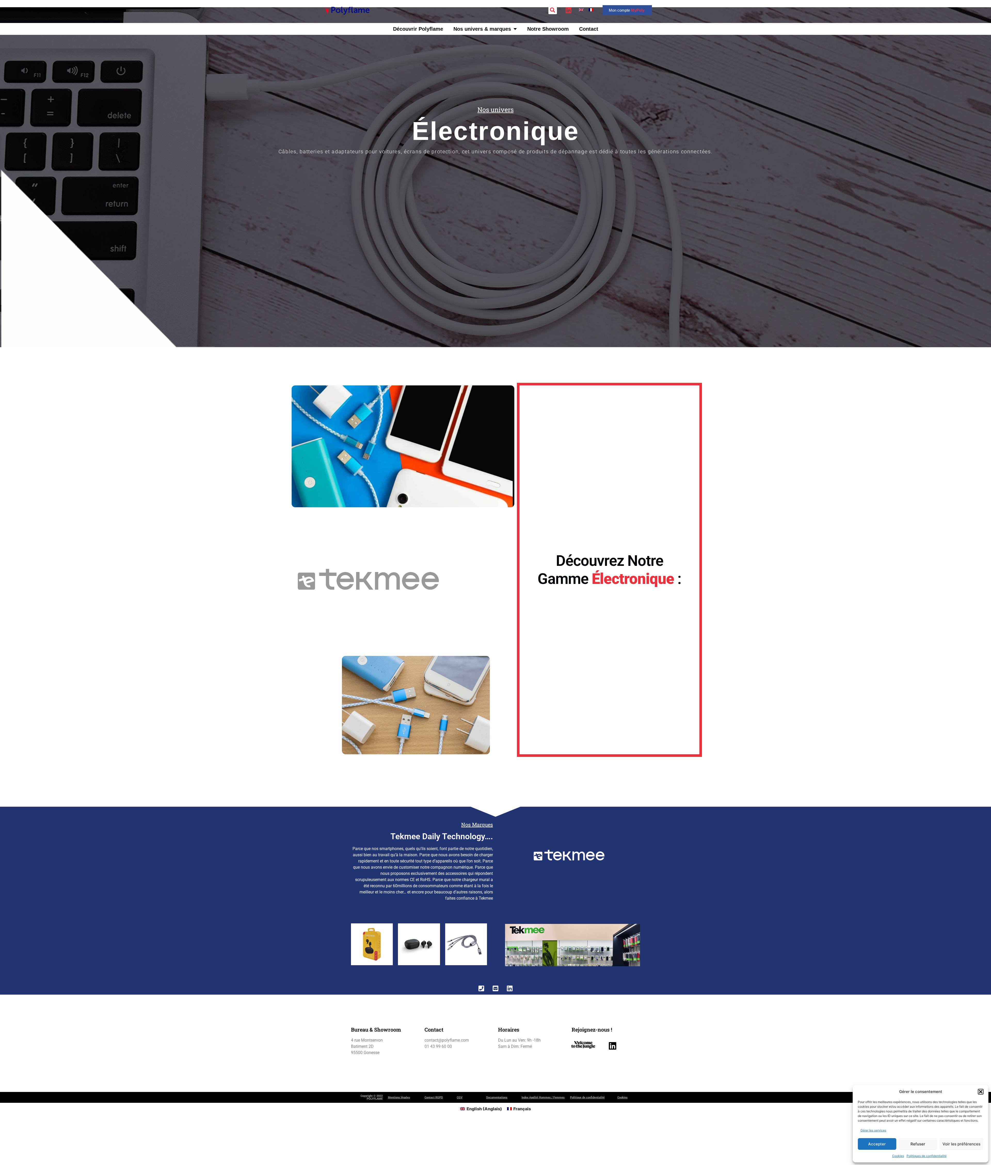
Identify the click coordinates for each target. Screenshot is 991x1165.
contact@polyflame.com (447, 1040)
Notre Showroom (548, 29)
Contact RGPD (434, 1097)
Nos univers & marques (482, 29)
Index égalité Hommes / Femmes (543, 1097)
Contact (588, 29)
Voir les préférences (961, 1144)
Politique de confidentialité (587, 1097)
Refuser (917, 1144)
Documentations (496, 1097)
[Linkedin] (509, 988)
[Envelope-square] (495, 988)
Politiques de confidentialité (927, 1156)
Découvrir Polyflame (418, 29)
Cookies (898, 1156)
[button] (980, 1091)
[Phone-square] (481, 988)
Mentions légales (399, 1097)
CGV (459, 1097)
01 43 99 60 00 (438, 1046)
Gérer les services (873, 1130)
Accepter (877, 1144)
